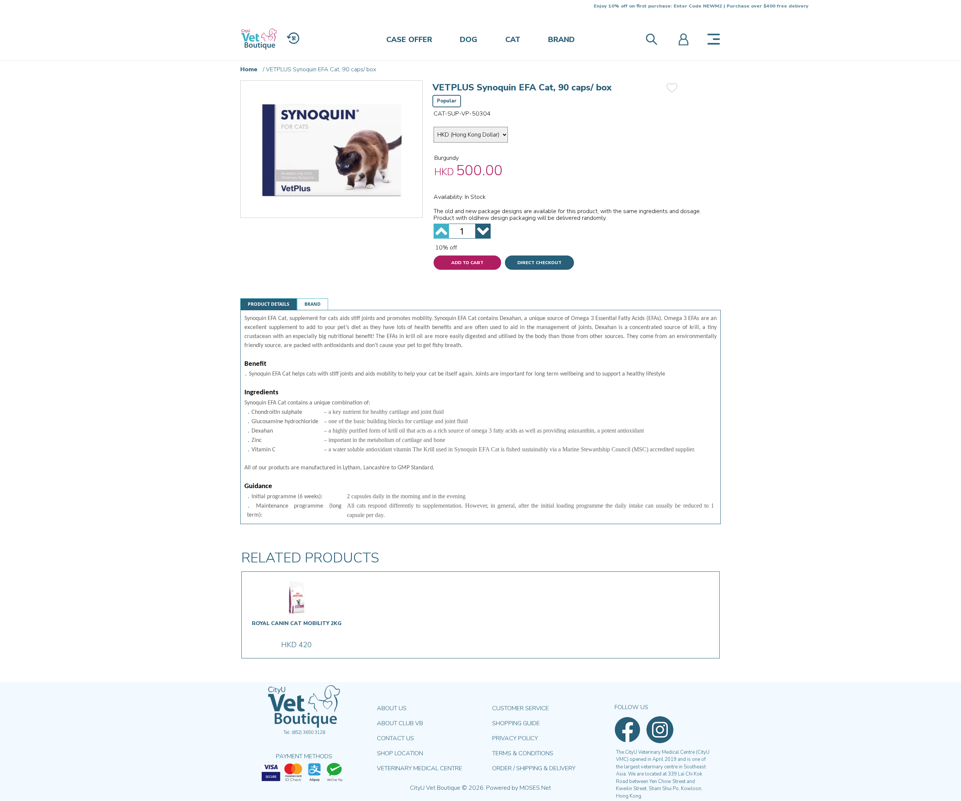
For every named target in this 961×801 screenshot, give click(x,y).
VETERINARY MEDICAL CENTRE (419, 768)
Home (249, 69)
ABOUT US (392, 708)
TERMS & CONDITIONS (522, 753)
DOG (468, 40)
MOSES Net (535, 788)
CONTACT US (395, 738)
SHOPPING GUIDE (516, 723)
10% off (446, 247)
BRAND (561, 40)
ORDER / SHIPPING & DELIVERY (533, 768)
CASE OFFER (409, 40)
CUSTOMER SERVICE (520, 708)
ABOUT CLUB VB (400, 723)
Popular (446, 101)
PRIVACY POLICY (515, 738)
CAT (512, 40)
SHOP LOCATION (400, 753)
